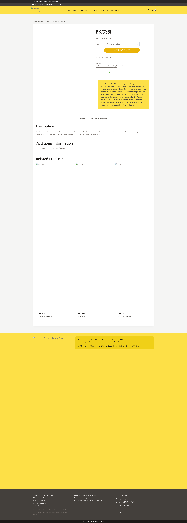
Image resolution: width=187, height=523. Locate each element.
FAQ (117, 509)
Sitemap (119, 512)
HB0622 (121, 313)
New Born (134, 65)
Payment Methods (122, 505)
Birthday (111, 65)
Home (34, 4)
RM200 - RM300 (141, 65)
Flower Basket (127, 65)
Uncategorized (113, 67)
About (41, 4)
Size (97, 44)
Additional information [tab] (99, 118)
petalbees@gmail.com (52, 1)
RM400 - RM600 (104, 67)
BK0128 (42, 313)
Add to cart (122, 50)
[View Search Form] (149, 10)
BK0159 (81, 313)
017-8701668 (37, 1)
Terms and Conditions (124, 495)
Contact (60, 4)
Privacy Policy (121, 499)
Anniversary (105, 65)
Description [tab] (84, 118)
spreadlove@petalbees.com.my (90, 500)
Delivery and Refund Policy (125, 502)
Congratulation (118, 65)
